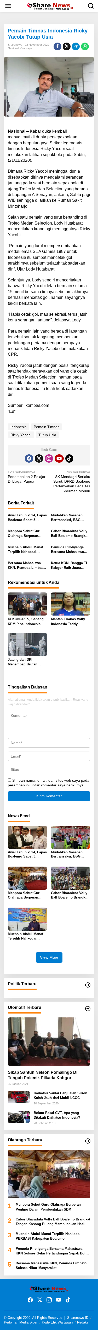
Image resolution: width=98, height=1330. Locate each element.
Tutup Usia (47, 435)
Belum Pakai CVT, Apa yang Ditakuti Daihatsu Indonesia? (57, 1115)
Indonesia (18, 427)
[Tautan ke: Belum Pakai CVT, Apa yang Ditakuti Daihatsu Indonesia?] (19, 1117)
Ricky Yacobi (20, 435)
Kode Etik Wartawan (57, 1322)
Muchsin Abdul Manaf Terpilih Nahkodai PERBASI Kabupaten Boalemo (25, 549)
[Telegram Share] (76, 46)
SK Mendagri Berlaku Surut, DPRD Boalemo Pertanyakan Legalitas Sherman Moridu (71, 481)
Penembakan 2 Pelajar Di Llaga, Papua (26, 476)
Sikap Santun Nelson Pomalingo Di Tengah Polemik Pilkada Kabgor (42, 1075)
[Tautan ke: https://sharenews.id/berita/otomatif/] (88, 1008)
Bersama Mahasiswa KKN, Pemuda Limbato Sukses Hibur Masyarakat (26, 565)
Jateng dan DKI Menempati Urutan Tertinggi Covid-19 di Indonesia (25, 662)
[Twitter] (39, 458)
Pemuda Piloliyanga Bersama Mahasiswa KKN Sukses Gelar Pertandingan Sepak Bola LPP (67, 549)
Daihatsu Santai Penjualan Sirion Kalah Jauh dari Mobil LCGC (60, 1095)
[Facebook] (29, 458)
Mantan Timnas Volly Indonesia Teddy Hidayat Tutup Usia (68, 621)
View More (49, 957)
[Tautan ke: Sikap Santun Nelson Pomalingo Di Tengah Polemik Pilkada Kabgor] (49, 1041)
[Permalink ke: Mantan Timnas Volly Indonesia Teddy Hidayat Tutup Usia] (70, 604)
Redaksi (83, 1322)
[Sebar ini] (57, 46)
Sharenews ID (77, 1318)
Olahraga (26, 48)
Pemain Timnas (46, 427)
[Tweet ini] (67, 46)
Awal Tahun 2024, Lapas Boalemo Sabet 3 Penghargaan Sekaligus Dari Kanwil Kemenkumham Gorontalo (27, 517)
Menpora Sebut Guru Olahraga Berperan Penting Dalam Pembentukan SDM (25, 533)
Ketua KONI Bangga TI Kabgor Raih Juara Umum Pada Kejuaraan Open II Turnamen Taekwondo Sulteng (69, 565)
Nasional (13, 48)
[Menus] (8, 6)
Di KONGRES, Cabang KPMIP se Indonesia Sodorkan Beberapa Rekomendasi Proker (26, 621)
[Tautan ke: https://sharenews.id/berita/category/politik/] (88, 985)
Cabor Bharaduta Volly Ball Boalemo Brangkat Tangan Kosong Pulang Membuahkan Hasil (70, 533)
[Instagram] (49, 458)
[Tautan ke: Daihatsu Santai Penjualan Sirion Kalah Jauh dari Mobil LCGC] (19, 1097)
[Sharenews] (50, 6)
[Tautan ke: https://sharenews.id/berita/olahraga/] (88, 1141)
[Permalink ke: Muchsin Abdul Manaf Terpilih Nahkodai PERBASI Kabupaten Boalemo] (27, 919)
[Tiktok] (69, 458)
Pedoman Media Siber (20, 1322)
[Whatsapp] (85, 46)
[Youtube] (59, 458)
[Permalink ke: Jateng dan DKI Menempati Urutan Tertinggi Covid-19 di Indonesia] (27, 644)
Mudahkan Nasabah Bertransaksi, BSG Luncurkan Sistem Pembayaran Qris (67, 517)
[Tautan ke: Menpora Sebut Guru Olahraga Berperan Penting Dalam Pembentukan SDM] (49, 1174)
